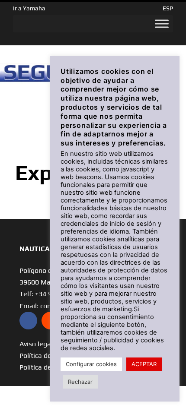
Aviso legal (36, 344)
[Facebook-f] (28, 320)
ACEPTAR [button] (144, 364)
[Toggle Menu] (162, 24)
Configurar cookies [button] (91, 364)
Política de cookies (48, 367)
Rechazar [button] (80, 381)
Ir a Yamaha (29, 8)
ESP (168, 8)
